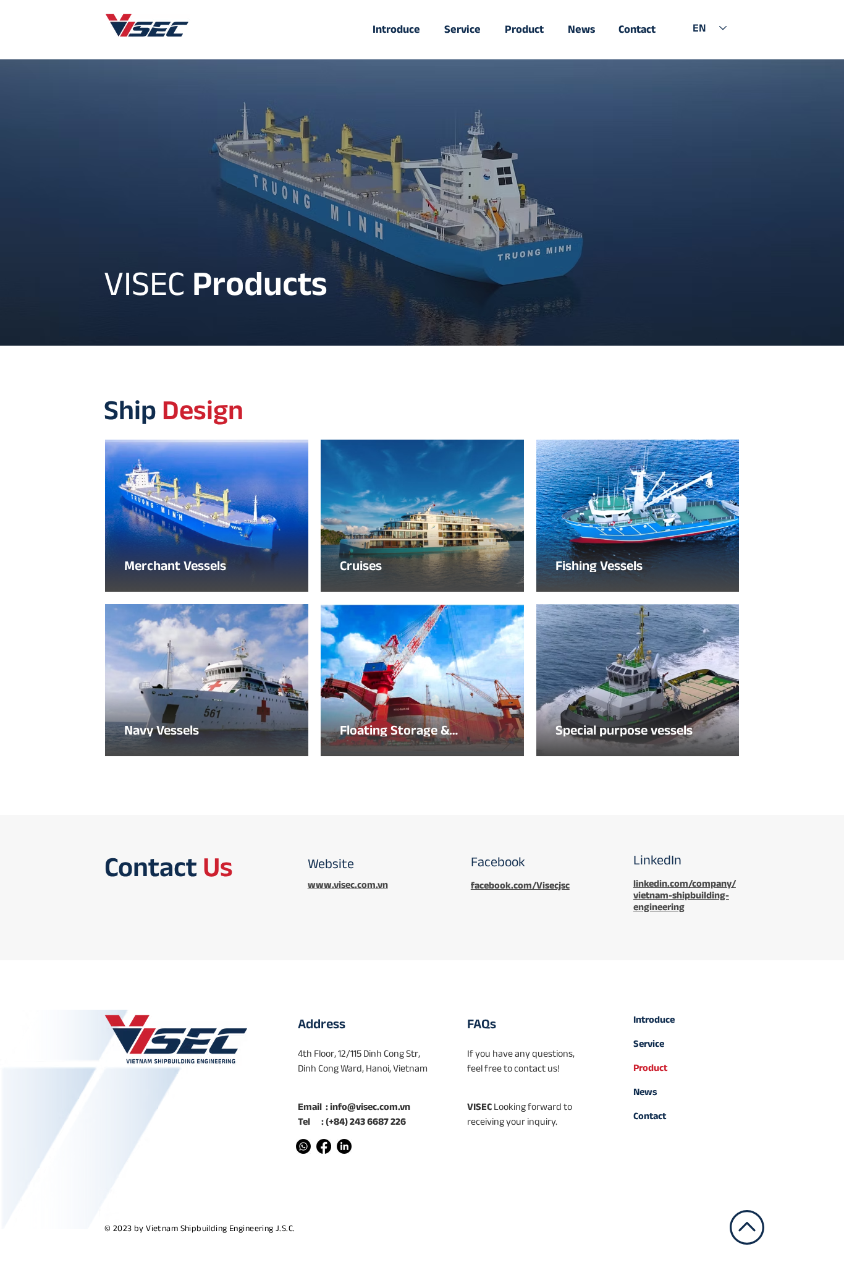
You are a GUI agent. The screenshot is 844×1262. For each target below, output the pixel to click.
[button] (528, 23)
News (645, 1091)
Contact (649, 1116)
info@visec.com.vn (370, 1106)
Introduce (654, 1019)
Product (650, 1067)
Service (648, 1043)
